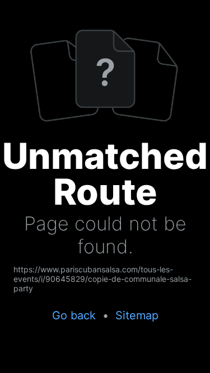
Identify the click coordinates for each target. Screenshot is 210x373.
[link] (105, 279)
